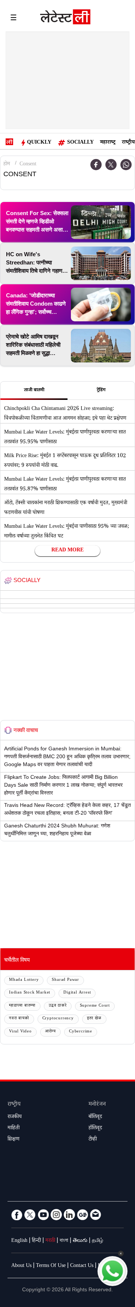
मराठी (50, 1241)
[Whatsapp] (126, 164)
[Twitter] (111, 164)
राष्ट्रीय (128, 143)
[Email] (95, 1214)
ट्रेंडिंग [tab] (101, 390)
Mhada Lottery (24, 980)
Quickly (39, 143)
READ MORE (67, 551)
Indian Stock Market (29, 993)
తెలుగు (80, 1241)
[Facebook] (16, 1214)
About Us (21, 1266)
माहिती (14, 1128)
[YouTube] (43, 1214)
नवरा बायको (19, 1019)
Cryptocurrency (58, 1019)
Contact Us (81, 1266)
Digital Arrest (77, 993)
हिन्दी (36, 1241)
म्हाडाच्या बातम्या (22, 1006)
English (19, 1241)
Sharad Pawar (65, 980)
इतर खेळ (94, 1019)
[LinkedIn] (69, 1214)
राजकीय (15, 1117)
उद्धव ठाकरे (58, 1006)
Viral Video (20, 1032)
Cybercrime (80, 1032)
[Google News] (82, 1214)
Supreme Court (95, 1006)
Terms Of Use (51, 1266)
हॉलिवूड (95, 1128)
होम (6, 164)
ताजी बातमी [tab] (34, 390)
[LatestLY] (65, 18)
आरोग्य (50, 1032)
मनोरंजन (97, 1104)
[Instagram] (56, 1214)
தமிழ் (97, 1241)
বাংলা (64, 1241)
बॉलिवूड (95, 1117)
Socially (80, 143)
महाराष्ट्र (108, 143)
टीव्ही (92, 1140)
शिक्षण (14, 1140)
